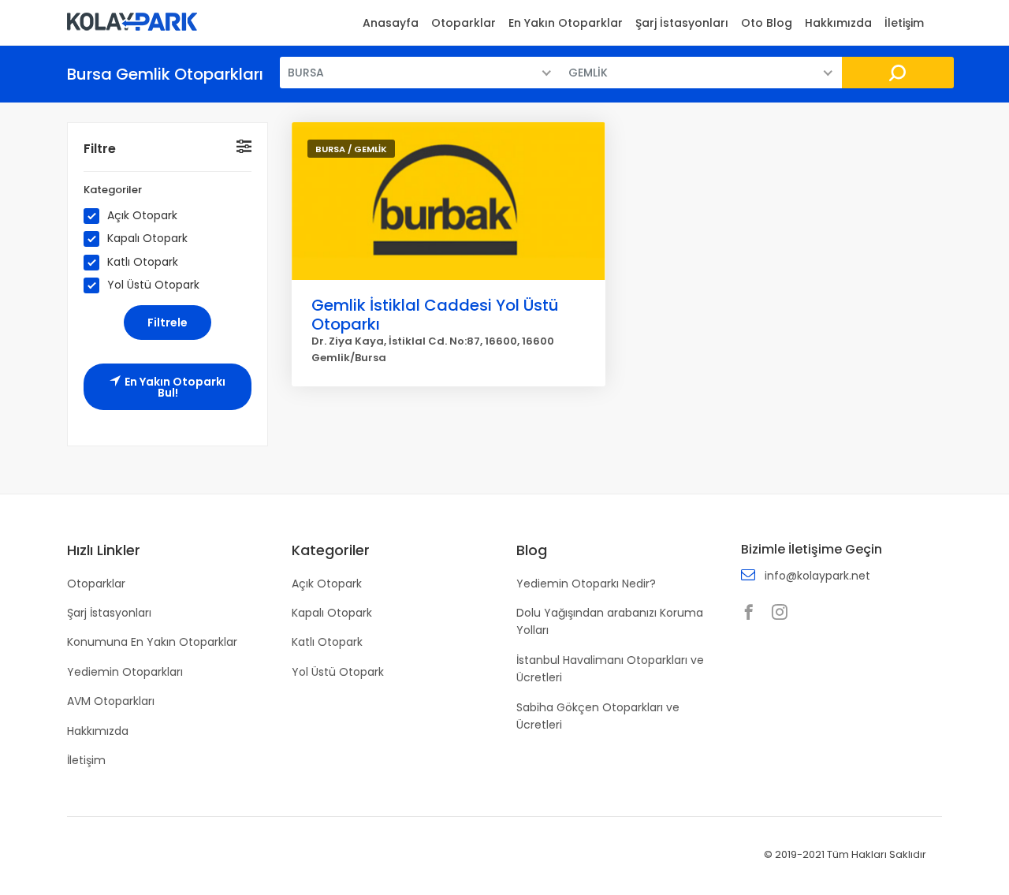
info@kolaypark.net (817, 576)
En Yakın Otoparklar (565, 23)
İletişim (904, 23)
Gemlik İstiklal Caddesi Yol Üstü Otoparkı (435, 314)
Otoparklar (463, 23)
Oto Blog (766, 23)
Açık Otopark (142, 215)
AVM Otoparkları (111, 701)
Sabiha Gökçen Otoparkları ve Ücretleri (597, 716)
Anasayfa (391, 23)
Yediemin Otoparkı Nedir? (586, 583)
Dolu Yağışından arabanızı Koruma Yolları (609, 621)
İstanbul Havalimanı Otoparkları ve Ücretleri (610, 668)
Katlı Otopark (142, 262)
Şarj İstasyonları (681, 23)
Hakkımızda (838, 23)
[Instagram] (783, 613)
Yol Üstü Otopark (153, 285)
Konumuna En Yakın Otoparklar (152, 642)
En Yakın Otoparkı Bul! (175, 387)
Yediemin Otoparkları (125, 672)
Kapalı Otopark (147, 238)
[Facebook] (753, 613)
